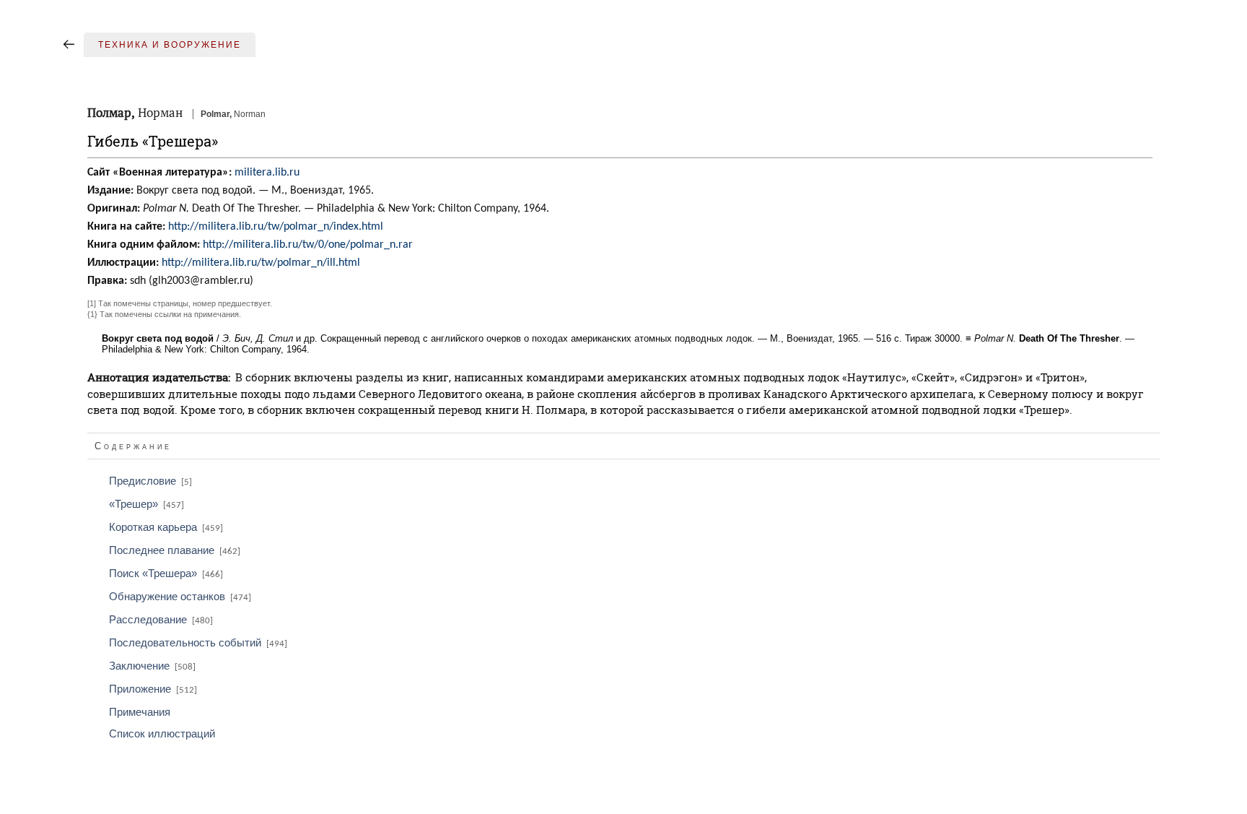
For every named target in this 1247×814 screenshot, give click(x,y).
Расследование (161, 619)
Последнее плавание (174, 550)
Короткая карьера (166, 527)
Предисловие (150, 481)
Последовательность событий (198, 643)
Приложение (153, 689)
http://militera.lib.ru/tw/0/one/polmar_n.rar (308, 245)
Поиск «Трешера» (166, 573)
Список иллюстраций (162, 734)
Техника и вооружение (169, 45)
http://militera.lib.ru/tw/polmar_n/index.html (275, 227)
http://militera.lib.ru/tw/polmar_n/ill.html (261, 263)
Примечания (139, 712)
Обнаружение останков (180, 596)
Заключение (152, 666)
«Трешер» (146, 504)
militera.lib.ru (267, 172)
